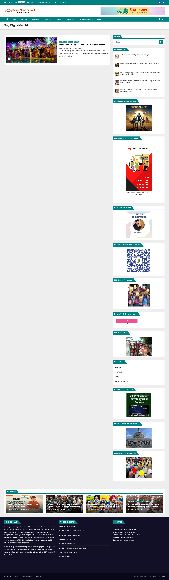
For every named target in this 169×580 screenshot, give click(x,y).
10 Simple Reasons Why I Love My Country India (22, 505)
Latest (17, 501)
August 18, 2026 (134, 509)
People (142, 501)
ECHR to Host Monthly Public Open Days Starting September (64, 505)
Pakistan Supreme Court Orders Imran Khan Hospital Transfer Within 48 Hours (144, 506)
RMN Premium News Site (67, 539)
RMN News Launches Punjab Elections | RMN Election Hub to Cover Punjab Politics (104, 506)
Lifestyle (71, 19)
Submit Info (41, 2)
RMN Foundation (64, 557)
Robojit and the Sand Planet (68, 552)
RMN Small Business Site (67, 544)
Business (35, 19)
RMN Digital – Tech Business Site (69, 535)
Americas (118, 367)
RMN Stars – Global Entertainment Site (71, 531)
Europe (117, 377)
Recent (76, 41)
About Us (33, 2)
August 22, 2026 (14, 509)
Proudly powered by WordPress (12, 576)
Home (28, 2)
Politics (23, 19)
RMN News (77, 48)
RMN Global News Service (67, 526)
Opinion (22, 501)
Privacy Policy (63, 2)
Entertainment (86, 19)
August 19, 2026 (94, 509)
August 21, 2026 (54, 509)
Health (47, 19)
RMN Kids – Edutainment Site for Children (72, 548)
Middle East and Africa (122, 381)
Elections (98, 501)
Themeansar (37, 576)
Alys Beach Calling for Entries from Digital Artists (82, 45)
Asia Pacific (118, 372)
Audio (99, 19)
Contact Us (54, 2)
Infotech (58, 19)
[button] (159, 19)
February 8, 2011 (66, 48)
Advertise (47, 2)
